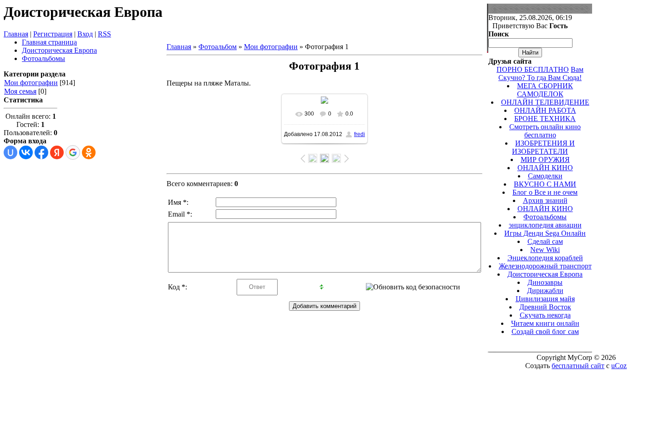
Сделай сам (545, 241)
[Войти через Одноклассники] (89, 152)
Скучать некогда (545, 315)
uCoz (619, 365)
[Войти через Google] (73, 152)
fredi (359, 134)
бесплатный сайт (578, 365)
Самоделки (545, 176)
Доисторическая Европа (545, 274)
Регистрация (52, 34)
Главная (16, 34)
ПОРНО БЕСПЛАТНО (533, 69)
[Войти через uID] (10, 152)
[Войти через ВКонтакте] (26, 152)
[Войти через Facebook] (41, 152)
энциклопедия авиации (545, 225)
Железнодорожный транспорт (545, 266)
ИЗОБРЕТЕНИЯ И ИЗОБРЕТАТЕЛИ (543, 147)
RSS (104, 34)
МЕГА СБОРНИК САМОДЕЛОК (545, 90)
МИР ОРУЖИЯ (545, 159)
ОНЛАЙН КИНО (545, 168)
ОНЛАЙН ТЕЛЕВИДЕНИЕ (545, 102)
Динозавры (545, 282)
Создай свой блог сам (545, 331)
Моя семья (20, 91)
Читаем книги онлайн (545, 323)
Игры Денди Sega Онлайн (545, 233)
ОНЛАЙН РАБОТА (545, 110)
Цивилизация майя (545, 299)
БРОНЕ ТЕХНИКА (545, 118)
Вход (85, 34)
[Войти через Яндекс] (57, 152)
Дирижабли (545, 290)
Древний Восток (545, 307)
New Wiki (545, 249)
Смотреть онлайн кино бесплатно (545, 131)
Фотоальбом (217, 47)
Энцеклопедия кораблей (545, 258)
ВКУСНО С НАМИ (545, 184)
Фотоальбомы (545, 217)
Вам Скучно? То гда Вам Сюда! (540, 73)
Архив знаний (545, 200)
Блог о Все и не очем (545, 192)
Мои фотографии (31, 82)
